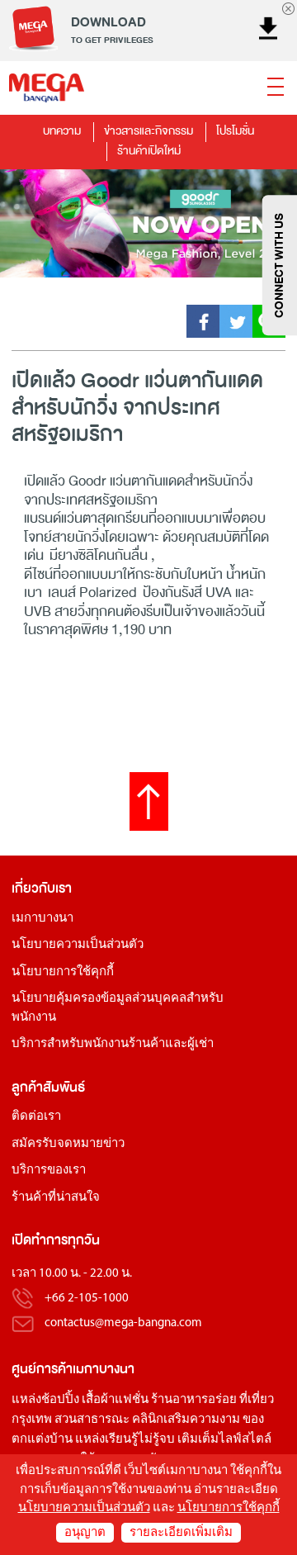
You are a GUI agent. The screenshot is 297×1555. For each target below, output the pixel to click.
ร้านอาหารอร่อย (194, 1400)
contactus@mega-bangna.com (123, 1323)
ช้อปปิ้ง (60, 1400)
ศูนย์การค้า (42, 1369)
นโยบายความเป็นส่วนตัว (78, 945)
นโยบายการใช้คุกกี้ (63, 972)
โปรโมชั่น (235, 130)
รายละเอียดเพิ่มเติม (181, 1533)
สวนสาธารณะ (92, 1420)
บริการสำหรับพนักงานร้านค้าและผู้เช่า (113, 1044)
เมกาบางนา (42, 919)
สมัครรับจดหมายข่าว (68, 1144)
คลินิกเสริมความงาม (186, 1420)
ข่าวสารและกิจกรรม (148, 130)
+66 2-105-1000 (87, 1298)
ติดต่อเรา (36, 1117)
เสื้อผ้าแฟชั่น (115, 1400)
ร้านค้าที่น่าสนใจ (56, 1198)
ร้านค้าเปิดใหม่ (149, 150)
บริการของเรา (49, 1170)
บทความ (62, 130)
